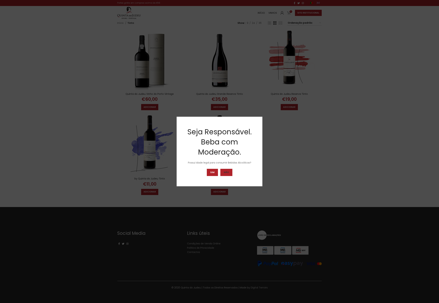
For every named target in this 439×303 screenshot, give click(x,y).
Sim (212, 172)
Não (226, 172)
